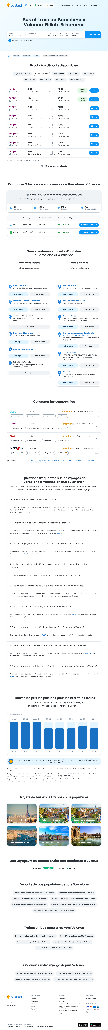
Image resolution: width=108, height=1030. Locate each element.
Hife (31, 436)
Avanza (29, 462)
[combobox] (15, 35)
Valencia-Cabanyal (71, 316)
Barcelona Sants (20, 285)
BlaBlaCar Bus (42, 460)
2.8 (66, 440)
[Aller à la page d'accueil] (14, 5)
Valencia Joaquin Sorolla (74, 301)
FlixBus (29, 460)
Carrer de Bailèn (70, 352)
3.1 (65, 428)
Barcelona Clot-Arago (23, 333)
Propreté (48, 416)
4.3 (38, 416)
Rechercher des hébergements (23, 40)
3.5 (66, 416)
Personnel (16, 416)
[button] (25, 35)
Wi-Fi (61, 416)
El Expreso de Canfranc (81, 460)
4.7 (22, 416)
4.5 (53, 428)
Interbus (33, 448)
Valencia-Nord (69, 285)
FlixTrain (50, 460)
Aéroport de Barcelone (23, 349)
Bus (14, 224)
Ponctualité (32, 416)
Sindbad (92, 460)
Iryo (59, 460)
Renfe (32, 424)
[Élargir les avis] (96, 414)
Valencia (66, 372)
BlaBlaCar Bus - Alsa (40, 462)
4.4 (22, 453)
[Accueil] (9, 56)
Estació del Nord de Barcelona (26, 301)
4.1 (38, 428)
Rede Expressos (66, 460)
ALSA (32, 411)
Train (15, 232)
